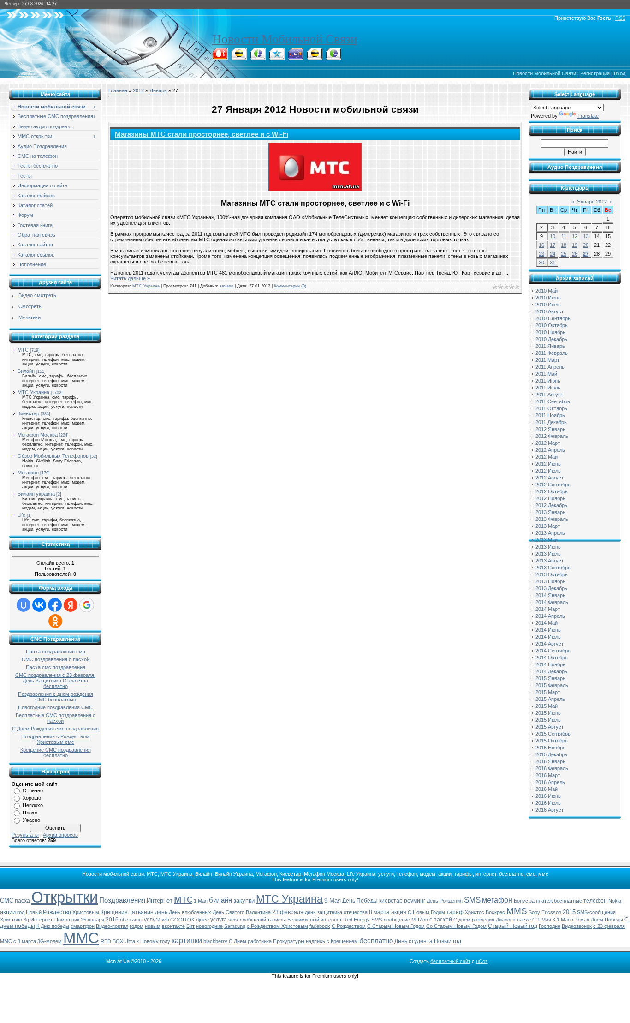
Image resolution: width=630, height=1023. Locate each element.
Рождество (57, 912)
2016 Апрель (550, 782)
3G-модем (49, 941)
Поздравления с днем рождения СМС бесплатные (55, 696)
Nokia (614, 900)
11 (563, 236)
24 (552, 254)
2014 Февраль (551, 602)
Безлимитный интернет (314, 919)
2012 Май (546, 457)
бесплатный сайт (450, 961)
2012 (138, 90)
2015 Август (549, 727)
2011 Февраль (551, 353)
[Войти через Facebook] (55, 605)
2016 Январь (550, 761)
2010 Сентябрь (553, 318)
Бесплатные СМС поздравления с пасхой (55, 718)
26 (574, 254)
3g (26, 919)
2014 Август (549, 643)
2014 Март (547, 609)
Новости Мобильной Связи (284, 39)
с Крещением (342, 941)
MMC (6, 941)
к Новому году (153, 941)
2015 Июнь (548, 713)
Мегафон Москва (38, 434)
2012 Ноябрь (550, 498)
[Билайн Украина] (314, 57)
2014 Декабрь (551, 671)
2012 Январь (550, 429)
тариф (455, 912)
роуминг (414, 900)
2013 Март (547, 526)
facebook (319, 926)
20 (585, 245)
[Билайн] (239, 57)
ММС (81, 937)
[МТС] (220, 57)
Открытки (64, 897)
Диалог (504, 919)
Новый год (447, 941)
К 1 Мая (562, 919)
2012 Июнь (548, 464)
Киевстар (28, 413)
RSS (620, 18)
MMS (516, 911)
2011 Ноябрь (550, 415)
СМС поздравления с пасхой (55, 659)
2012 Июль (548, 470)
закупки (244, 900)
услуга (218, 919)
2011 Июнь (547, 380)
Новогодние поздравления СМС (55, 707)
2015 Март (547, 692)
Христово (11, 919)
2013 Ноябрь (550, 581)
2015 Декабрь (551, 754)
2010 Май (546, 290)
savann (226, 286)
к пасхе (522, 919)
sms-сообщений (247, 919)
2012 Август (549, 477)
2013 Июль (548, 553)
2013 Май (546, 540)
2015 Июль (548, 720)
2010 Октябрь (551, 325)
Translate (588, 116)
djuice (202, 919)
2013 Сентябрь (553, 567)
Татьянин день (148, 912)
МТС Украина (33, 392)
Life (21, 515)
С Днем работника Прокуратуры (266, 941)
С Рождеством (349, 926)
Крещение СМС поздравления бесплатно (55, 752)
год (20, 912)
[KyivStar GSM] (277, 57)
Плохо (30, 812)
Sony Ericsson (545, 912)
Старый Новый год (512, 926)
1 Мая (201, 900)
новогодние (209, 926)
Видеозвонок (577, 926)
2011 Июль (547, 387)
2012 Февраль (551, 436)
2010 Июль (548, 304)
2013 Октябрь (551, 574)
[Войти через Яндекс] (70, 605)
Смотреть (30, 306)
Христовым (85, 912)
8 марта (379, 912)
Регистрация (595, 73)
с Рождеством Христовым (277, 926)
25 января (92, 919)
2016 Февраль (551, 768)
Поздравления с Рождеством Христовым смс (55, 739)
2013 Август (549, 560)
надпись (315, 941)
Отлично (33, 790)
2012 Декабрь (551, 505)
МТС (23, 350)
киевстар (391, 900)
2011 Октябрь (551, 408)
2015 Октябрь (551, 740)
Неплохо (33, 805)
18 (563, 245)
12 (574, 236)
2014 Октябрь (551, 657)
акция (398, 912)
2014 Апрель (550, 616)
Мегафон (28, 472)
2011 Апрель (550, 367)
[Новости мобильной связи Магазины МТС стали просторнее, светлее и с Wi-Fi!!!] (315, 166)
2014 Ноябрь (550, 664)
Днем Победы (607, 919)
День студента (413, 941)
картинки (187, 941)
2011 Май (546, 374)
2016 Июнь (548, 796)
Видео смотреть (37, 295)
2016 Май (546, 789)
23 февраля (287, 912)
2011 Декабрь (551, 422)
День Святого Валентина (242, 912)
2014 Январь (550, 595)
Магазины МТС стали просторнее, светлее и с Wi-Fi (201, 134)
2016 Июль (548, 803)
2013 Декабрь (551, 588)
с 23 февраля (609, 926)
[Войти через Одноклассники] (55, 621)
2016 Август (549, 810)
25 (563, 254)
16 (541, 245)
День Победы (360, 900)
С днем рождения (473, 919)
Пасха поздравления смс (55, 651)
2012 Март (547, 443)
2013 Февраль (551, 519)
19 (574, 245)
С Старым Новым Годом (396, 926)
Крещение (114, 912)
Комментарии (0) (290, 286)
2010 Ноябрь (550, 332)
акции (8, 912)
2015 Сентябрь (553, 733)
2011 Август (549, 394)
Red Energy (356, 919)
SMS (472, 899)
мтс (183, 898)
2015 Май (546, 706)
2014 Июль (548, 637)
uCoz (482, 961)
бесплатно (376, 941)
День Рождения (445, 900)
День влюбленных (190, 912)
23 (541, 254)
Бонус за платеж (533, 900)
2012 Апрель (550, 450)
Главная (117, 90)
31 (552, 262)
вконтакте (173, 926)
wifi (165, 919)
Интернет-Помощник (54, 919)
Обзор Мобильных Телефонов (53, 456)
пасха (22, 900)
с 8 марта (24, 941)
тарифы (276, 919)
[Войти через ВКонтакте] (39, 605)
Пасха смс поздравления (55, 667)
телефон (595, 900)
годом (136, 926)
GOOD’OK (182, 919)
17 (552, 245)
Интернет (159, 900)
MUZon (419, 919)
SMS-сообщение (390, 919)
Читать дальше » (130, 278)
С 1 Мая (541, 919)
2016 (112, 919)
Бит (190, 926)
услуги (152, 919)
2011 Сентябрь (552, 401)
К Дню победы (52, 926)
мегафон (497, 900)
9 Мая (332, 900)
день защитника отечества (336, 912)
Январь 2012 (592, 201)
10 (552, 236)
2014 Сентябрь (553, 650)
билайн (220, 900)
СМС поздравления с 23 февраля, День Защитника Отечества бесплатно (55, 680)
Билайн (26, 371)
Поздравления (122, 900)
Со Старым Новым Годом (456, 926)
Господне (549, 926)
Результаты (25, 835)
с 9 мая (580, 919)
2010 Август (549, 311)
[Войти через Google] (86, 605)
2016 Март (547, 775)
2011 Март (547, 360)
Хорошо (32, 798)
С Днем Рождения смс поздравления (55, 728)
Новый (34, 912)
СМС (6, 900)
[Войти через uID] (23, 605)
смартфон (83, 926)
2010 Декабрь (551, 339)
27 (585, 254)
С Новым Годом (426, 912)
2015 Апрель (550, 699)
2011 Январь (550, 346)
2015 (569, 912)
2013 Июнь (548, 547)
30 (541, 262)
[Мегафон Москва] (333, 57)
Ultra (130, 941)
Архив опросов (60, 835)
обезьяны (131, 919)
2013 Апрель (550, 533)
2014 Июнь (548, 630)
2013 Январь (550, 512)
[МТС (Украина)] (295, 57)
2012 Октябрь (551, 491)
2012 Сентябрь (553, 484)
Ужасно (31, 820)
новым (152, 926)
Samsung (234, 926)
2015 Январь (550, 678)
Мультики (29, 317)
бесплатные (568, 900)
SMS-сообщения (596, 912)
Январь (158, 90)
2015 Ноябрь (550, 747)
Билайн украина (36, 494)
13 (585, 236)
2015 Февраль (551, 685)
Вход (619, 73)
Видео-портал (112, 926)
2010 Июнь (548, 297)
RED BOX (112, 941)
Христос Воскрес (485, 912)
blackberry (215, 941)
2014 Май (546, 623)
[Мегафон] (258, 57)
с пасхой (440, 919)
